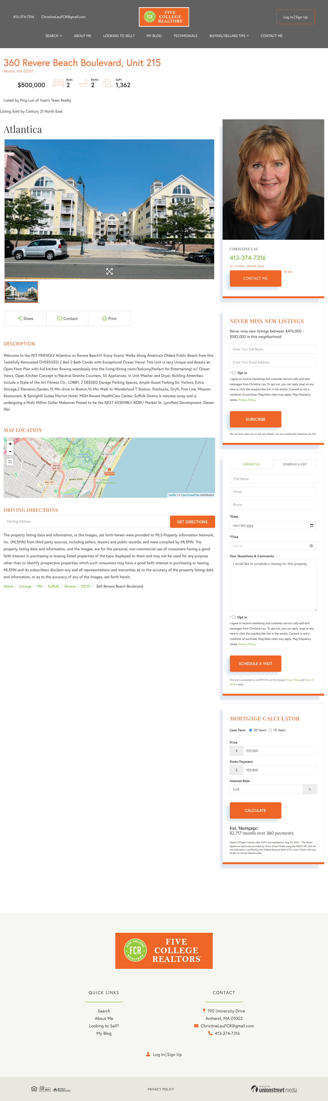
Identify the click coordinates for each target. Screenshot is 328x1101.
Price (233, 742)
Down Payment (241, 761)
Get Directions (192, 521)
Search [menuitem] (51, 35)
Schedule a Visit (295, 464)
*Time (234, 537)
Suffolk (53, 586)
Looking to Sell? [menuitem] (118, 35)
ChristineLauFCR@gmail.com (63, 17)
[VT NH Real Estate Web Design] (274, 1089)
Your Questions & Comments (252, 556)
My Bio (288, 271)
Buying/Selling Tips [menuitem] (227, 35)
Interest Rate (240, 781)
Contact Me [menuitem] (272, 35)
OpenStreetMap (190, 495)
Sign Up (302, 17)
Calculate (255, 810)
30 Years (260, 730)
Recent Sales (256, 266)
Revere (70, 586)
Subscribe (256, 419)
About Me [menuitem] (104, 1018)
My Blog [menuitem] (154, 35)
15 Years (279, 730)
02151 (86, 586)
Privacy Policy (246, 400)
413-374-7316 (23, 17)
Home (8, 586)
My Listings (237, 266)
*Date (234, 516)
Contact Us (251, 464)
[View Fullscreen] (10, 462)
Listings (25, 586)
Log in (288, 17)
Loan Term (237, 730)
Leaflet (172, 495)
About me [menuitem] (82, 35)
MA (40, 586)
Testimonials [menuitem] (185, 35)
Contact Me (255, 278)
